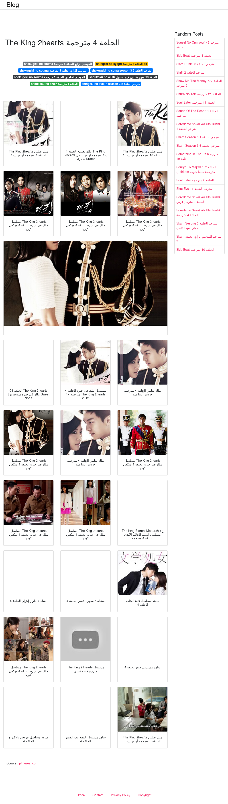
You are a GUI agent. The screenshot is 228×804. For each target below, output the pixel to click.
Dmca (81, 795)
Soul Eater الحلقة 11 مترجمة (196, 102)
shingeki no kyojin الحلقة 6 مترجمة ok (121, 64)
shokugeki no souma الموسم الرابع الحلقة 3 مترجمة (54, 70)
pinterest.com (28, 763)
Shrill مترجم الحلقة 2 (190, 72)
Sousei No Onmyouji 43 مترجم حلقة (197, 44)
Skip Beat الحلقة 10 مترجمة (195, 249)
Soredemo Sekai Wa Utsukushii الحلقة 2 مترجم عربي (198, 199)
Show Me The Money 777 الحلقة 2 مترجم (199, 83)
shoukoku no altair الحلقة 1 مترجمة (54, 84)
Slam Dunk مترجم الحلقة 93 (195, 64)
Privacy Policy (120, 795)
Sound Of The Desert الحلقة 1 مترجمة (197, 113)
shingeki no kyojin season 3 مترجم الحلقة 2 (111, 84)
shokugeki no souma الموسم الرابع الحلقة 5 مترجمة (58, 64)
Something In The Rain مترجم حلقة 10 (197, 156)
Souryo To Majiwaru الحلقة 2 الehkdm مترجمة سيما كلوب (196, 169)
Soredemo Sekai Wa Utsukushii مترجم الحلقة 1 (198, 126)
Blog (12, 4)
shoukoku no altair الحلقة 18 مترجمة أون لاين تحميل (123, 77)
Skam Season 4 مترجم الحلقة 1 (198, 137)
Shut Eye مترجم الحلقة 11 (194, 188)
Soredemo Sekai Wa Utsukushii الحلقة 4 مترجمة (198, 212)
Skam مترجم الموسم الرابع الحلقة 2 (198, 238)
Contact (97, 795)
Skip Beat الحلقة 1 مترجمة (194, 55)
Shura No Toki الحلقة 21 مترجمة (198, 94)
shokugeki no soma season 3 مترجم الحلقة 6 (121, 70)
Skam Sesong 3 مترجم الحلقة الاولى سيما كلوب (196, 225)
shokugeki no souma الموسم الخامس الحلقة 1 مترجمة (49, 77)
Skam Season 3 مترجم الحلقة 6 (198, 145)
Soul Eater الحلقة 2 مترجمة (195, 180)
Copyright (144, 795)
